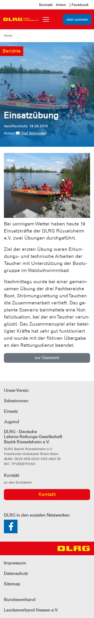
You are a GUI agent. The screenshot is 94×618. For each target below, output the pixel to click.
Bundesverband (20, 599)
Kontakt (46, 5)
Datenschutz (16, 573)
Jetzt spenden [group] (77, 19)
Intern (61, 5)
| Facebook (79, 5)
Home (8, 35)
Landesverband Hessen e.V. (31, 610)
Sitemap (12, 583)
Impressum (15, 562)
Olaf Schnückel (33, 133)
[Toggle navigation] (46, 19)
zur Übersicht (47, 357)
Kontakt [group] (47, 494)
